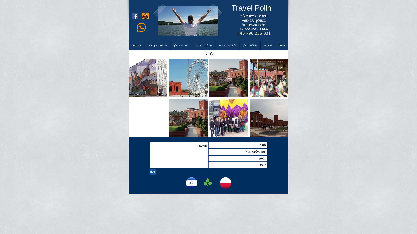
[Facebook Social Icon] (135, 16)
